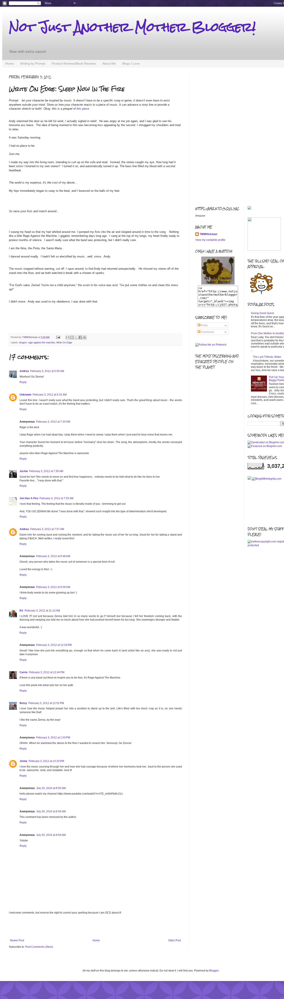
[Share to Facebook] (80, 337)
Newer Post (17, 940)
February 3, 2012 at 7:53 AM (56, 498)
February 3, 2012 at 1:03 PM (53, 737)
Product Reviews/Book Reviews (74, 63)
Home (9, 63)
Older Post (174, 940)
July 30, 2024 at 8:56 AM (51, 811)
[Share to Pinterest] (84, 337)
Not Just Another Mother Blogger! (132, 27)
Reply (23, 382)
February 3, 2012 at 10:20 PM (46, 761)
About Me (109, 63)
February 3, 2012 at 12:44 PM (46, 672)
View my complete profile (210, 239)
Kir (21, 610)
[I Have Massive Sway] (250, 478)
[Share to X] (76, 337)
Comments (207, 332)
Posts (204, 325)
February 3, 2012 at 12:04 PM (54, 645)
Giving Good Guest (262, 313)
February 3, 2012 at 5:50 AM (47, 371)
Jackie (24, 471)
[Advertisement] (95, 926)
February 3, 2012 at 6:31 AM (50, 394)
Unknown (25, 394)
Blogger (214, 970)
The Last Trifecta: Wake (267, 356)
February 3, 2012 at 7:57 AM (47, 529)
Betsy (23, 703)
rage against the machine (41, 342)
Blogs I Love (131, 63)
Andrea (24, 371)
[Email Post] (58, 337)
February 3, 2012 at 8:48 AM (53, 556)
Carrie (24, 672)
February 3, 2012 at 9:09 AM (53, 587)
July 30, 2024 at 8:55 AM (51, 788)
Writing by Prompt (32, 63)
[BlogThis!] (72, 337)
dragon (23, 342)
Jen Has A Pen (29, 498)
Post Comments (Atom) (39, 946)
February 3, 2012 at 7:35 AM (46, 471)
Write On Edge (64, 342)
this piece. (83, 108)
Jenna (23, 761)
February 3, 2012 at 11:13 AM (42, 610)
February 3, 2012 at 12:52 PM (46, 703)
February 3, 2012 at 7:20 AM (53, 421)
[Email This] (67, 337)
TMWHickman (208, 234)
